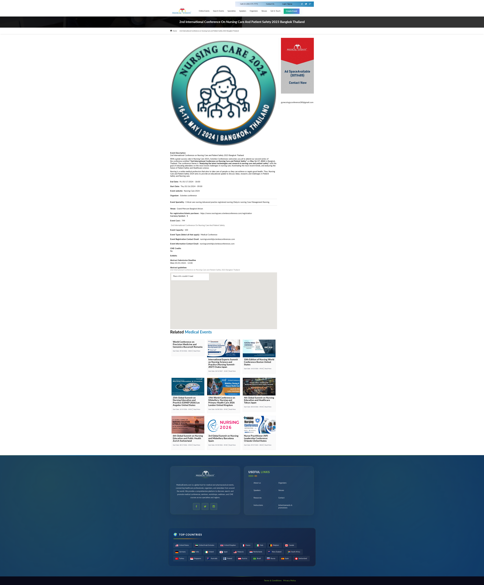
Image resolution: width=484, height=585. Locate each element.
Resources (258, 498)
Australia (214, 558)
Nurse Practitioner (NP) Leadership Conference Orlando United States (256, 438)
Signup (289, 4)
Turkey (181, 558)
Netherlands (257, 552)
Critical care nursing (193, 202)
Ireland (211, 552)
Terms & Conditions (273, 581)
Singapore (197, 558)
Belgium (276, 545)
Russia (273, 558)
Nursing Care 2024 (192, 191)
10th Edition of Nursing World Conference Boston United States (259, 362)
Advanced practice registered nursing (217, 202)
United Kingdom (230, 545)
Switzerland (303, 558)
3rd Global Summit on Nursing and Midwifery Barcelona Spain (223, 438)
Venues (281, 491)
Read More (196, 351)
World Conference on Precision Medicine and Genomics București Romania (187, 344)
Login (284, 4)
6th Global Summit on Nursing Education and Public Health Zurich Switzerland (188, 438)
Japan (225, 552)
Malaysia (240, 552)
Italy (261, 545)
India (197, 552)
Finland (229, 558)
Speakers (242, 11)
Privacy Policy (289, 581)
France (248, 545)
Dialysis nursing (239, 202)
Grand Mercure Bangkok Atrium (190, 209)
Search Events (218, 11)
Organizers (254, 11)
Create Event (291, 11)
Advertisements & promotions (285, 507)
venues (264, 11)
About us (257, 483)
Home (174, 31)
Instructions (258, 506)
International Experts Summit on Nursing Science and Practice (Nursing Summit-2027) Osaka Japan (223, 363)
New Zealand (276, 552)
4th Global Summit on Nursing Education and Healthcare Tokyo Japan (259, 400)
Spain (287, 558)
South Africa (295, 552)
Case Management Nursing (258, 202)
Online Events (204, 11)
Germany (182, 552)
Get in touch (275, 11)
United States (184, 545)
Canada (291, 545)
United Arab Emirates (206, 545)
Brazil (259, 558)
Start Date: (182, 351)
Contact (281, 498)
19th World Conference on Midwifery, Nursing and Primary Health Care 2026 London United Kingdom (221, 401)
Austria (244, 558)
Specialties (232, 11)
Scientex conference (188, 196)
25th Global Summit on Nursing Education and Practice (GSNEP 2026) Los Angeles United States (186, 401)
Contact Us (270, 4)
